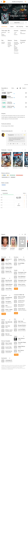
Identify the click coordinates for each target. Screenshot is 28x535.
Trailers (12, 26)
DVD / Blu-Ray (19, 26)
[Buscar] (25, 2)
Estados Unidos (3, 43)
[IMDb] (8, 176)
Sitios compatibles (13, 88)
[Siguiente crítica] (25, 131)
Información (4, 26)
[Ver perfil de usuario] (3, 135)
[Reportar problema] (17, 88)
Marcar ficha (17, 22)
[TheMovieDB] (12, 176)
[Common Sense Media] (5, 178)
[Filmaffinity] (4, 176)
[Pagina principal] (4, 2)
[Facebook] (3, 185)
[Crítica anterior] (22, 131)
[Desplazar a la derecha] (25, 150)
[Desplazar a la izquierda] (22, 150)
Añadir (12, 125)
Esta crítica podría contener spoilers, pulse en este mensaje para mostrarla (16, 139)
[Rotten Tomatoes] (20, 176)
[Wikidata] (13, 178)
